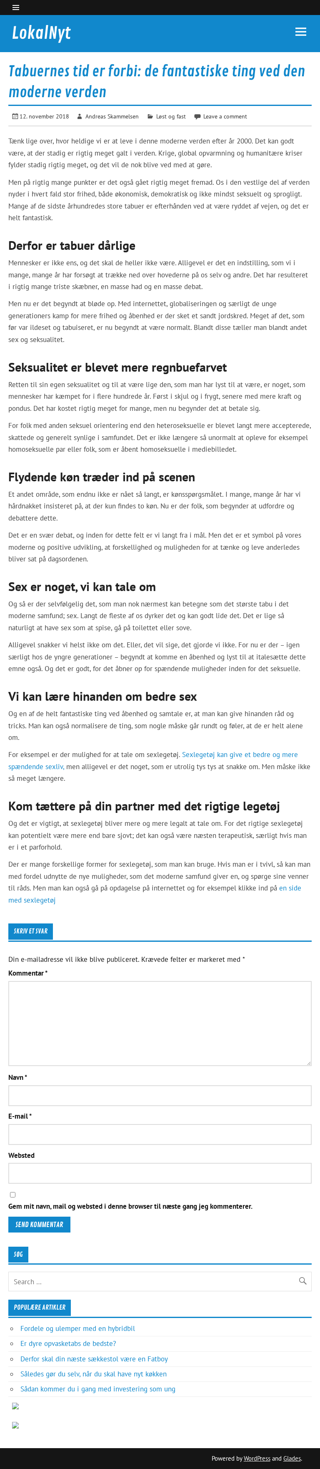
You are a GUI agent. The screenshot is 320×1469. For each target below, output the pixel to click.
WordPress (257, 1458)
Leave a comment (225, 116)
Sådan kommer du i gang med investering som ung (97, 1389)
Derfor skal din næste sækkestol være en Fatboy (94, 1358)
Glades (292, 1458)
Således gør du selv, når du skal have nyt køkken (93, 1373)
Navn (17, 1077)
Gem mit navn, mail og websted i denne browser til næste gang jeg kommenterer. (130, 1206)
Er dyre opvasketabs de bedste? (68, 1343)
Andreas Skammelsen (112, 116)
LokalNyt (41, 33)
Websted (21, 1155)
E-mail (20, 1116)
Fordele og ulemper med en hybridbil (77, 1328)
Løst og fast (171, 116)
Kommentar (28, 973)
